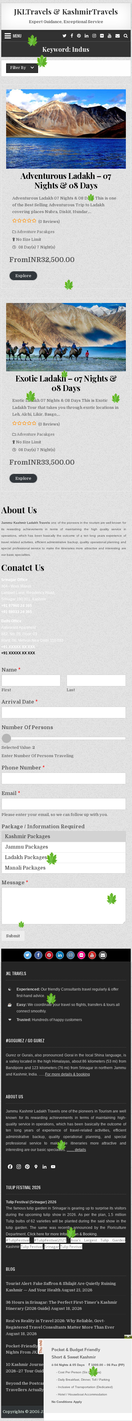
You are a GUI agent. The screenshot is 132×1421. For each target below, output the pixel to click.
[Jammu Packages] (63, 847)
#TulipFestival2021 (50, 1240)
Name (11, 670)
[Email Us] (117, 36)
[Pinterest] (79, 36)
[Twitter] (65, 36)
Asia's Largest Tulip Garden (98, 1240)
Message (15, 883)
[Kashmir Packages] (63, 836)
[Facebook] (72, 36)
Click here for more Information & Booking (62, 1234)
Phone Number (23, 768)
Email (11, 793)
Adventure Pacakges (36, 232)
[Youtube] (109, 36)
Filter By (18, 68)
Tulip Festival (32, 1246)
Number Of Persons (27, 727)
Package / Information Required (43, 827)
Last (71, 690)
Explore (23, 275)
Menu (17, 36)
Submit (13, 936)
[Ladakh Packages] (63, 857)
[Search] (126, 36)
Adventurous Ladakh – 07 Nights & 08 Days (66, 180)
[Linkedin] (86, 36)
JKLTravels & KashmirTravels (66, 11)
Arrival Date (20, 702)
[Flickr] (102, 36)
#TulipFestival (17, 1240)
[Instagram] (94, 36)
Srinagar (52, 1246)
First (6, 690)
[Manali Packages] (63, 868)
